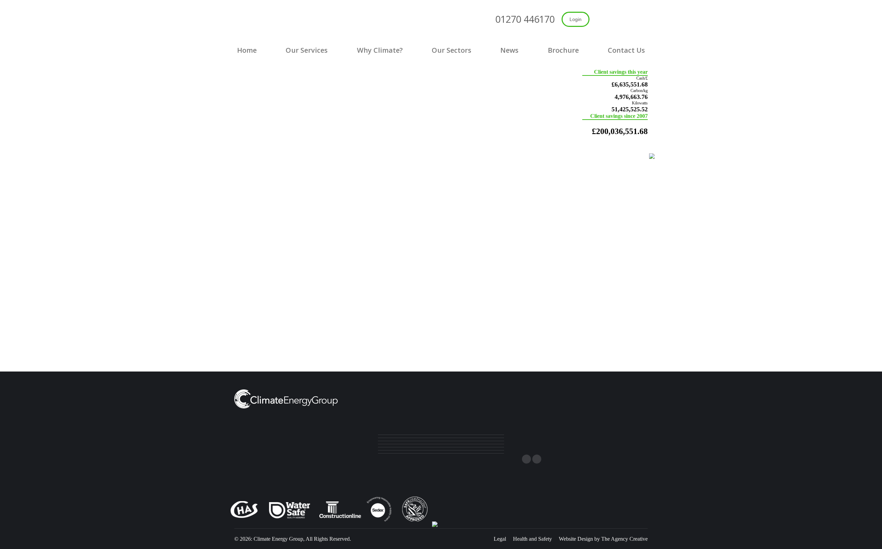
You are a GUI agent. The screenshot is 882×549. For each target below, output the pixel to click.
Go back (441, 317)
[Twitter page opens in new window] (526, 459)
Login (576, 19)
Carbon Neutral (570, 317)
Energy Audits (311, 317)
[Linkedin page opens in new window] (536, 459)
